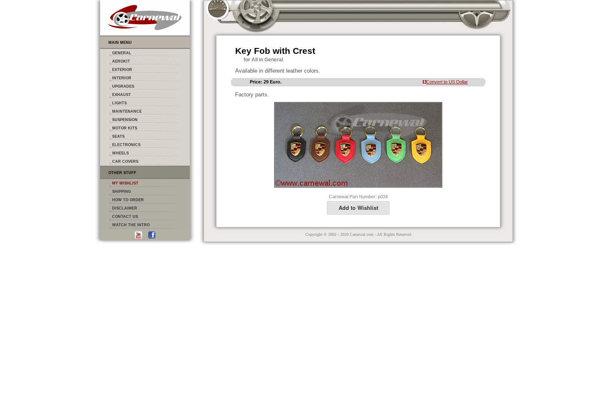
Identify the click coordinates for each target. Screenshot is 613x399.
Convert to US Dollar (447, 81)
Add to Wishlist (358, 208)
